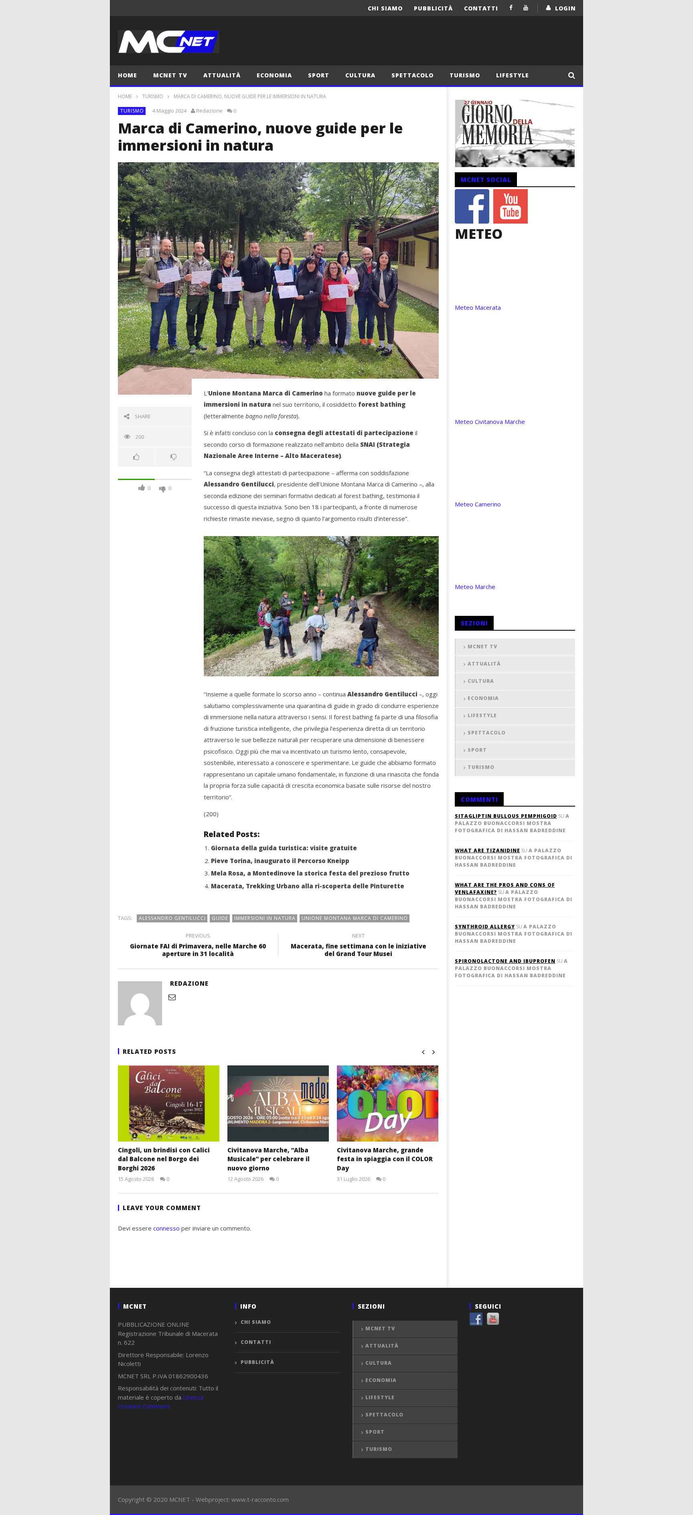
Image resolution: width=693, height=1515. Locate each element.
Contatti (481, 8)
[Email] (172, 997)
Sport (318, 75)
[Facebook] (511, 7)
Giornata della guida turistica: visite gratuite (284, 848)
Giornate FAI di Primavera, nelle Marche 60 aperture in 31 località (198, 946)
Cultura (360, 75)
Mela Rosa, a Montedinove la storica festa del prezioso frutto (310, 873)
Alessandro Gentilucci (172, 918)
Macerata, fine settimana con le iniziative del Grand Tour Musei (358, 946)
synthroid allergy (485, 926)
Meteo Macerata (478, 307)
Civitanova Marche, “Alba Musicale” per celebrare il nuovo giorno (268, 1159)
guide (220, 918)
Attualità (222, 75)
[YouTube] (526, 7)
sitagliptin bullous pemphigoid (506, 816)
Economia (274, 75)
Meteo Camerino (478, 504)
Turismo (465, 75)
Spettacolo (412, 75)
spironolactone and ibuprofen (505, 961)
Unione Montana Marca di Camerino (355, 918)
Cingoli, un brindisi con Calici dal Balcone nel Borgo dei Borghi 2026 (164, 1159)
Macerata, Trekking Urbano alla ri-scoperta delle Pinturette (307, 886)
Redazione (209, 110)
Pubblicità (433, 8)
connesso (166, 1228)
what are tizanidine (487, 850)
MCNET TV (170, 75)
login (565, 8)
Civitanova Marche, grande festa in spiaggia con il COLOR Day (385, 1159)
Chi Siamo (385, 8)
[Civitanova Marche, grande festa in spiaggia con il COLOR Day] (387, 1103)
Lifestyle (512, 75)
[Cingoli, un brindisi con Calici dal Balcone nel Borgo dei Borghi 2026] (168, 1103)
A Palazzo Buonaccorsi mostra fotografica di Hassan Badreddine (512, 823)
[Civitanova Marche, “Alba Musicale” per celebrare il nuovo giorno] (278, 1103)
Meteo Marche (475, 587)
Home (127, 75)
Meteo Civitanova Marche (490, 422)
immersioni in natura (265, 918)
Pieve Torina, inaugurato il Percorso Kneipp (280, 861)
